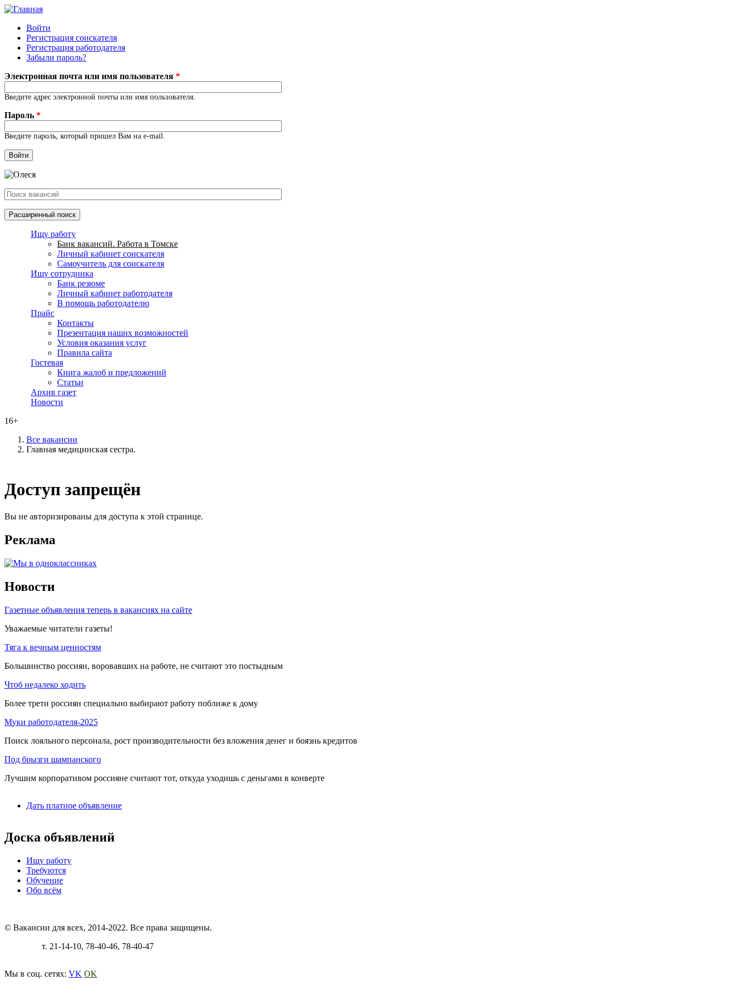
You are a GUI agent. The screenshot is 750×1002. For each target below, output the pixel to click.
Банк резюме (81, 283)
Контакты (75, 323)
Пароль (22, 115)
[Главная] (23, 9)
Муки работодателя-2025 (51, 722)
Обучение (44, 880)
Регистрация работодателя (75, 47)
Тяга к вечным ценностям (52, 647)
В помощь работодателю (103, 303)
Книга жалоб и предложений (111, 372)
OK (90, 973)
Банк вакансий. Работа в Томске (117, 243)
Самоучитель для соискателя (110, 263)
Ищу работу (53, 234)
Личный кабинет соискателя (110, 253)
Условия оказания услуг (102, 342)
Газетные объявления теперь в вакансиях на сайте (98, 610)
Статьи (70, 382)
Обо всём (43, 890)
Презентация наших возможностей (122, 332)
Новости (47, 402)
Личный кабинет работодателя (114, 293)
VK (75, 973)
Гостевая (47, 362)
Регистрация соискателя (71, 37)
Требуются (46, 870)
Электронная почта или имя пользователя (92, 76)
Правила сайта (84, 352)
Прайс (42, 313)
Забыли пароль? (56, 57)
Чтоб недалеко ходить (45, 684)
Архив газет (53, 392)
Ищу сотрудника (62, 273)
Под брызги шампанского (52, 759)
